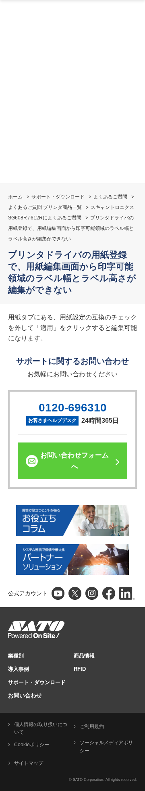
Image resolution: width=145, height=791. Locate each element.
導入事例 (18, 669)
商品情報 (84, 656)
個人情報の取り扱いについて (40, 728)
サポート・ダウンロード (58, 197)
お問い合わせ (25, 695)
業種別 (16, 656)
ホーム (15, 197)
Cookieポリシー (31, 744)
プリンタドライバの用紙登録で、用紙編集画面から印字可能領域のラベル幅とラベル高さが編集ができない (71, 228)
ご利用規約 (92, 726)
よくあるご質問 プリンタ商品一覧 (45, 207)
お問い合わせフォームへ (74, 460)
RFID (80, 669)
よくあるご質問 (110, 197)
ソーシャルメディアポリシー (106, 746)
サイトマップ (28, 763)
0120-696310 (73, 407)
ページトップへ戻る (135, 765)
